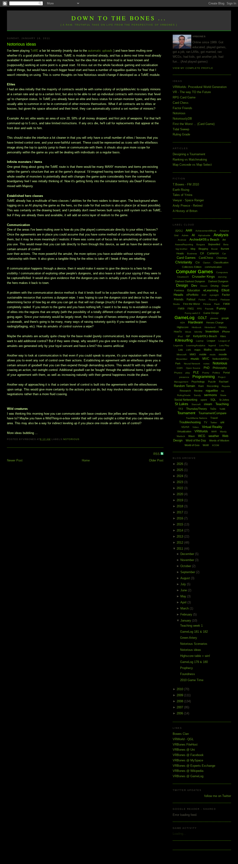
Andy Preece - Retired (187, 205)
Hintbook (196, 327)
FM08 (226, 304)
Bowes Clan (181, 734)
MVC (205, 358)
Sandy (197, 395)
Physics (178, 372)
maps (197, 349)
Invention (212, 331)
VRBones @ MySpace (188, 760)
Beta (225, 244)
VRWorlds (201, 431)
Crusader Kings (203, 276)
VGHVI (185, 427)
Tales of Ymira (182, 195)
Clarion (206, 262)
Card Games (186, 257)
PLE (196, 372)
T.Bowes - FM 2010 (186, 184)
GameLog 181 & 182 (194, 631)
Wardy (223, 431)
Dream (203, 286)
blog (193, 248)
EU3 (204, 295)
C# (202, 253)
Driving (214, 285)
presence (184, 377)
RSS (157, 454)
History (223, 327)
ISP (188, 336)
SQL (213, 399)
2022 (180, 488)
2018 (180, 506)
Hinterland (210, 327)
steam (208, 404)
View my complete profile (193, 68)
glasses (214, 318)
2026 (180, 464)
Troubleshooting (190, 422)
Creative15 (183, 277)
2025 (180, 470)
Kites (223, 336)
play (187, 372)
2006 (180, 713)
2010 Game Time (191, 680)
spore (204, 399)
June (184, 590)
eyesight (214, 295)
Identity (198, 331)
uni (222, 422)
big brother (181, 249)
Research (185, 390)
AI (193, 235)
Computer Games (194, 271)
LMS (188, 350)
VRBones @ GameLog (188, 776)
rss (222, 391)
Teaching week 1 (191, 625)
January (186, 620)
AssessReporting (184, 244)
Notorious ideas (21, 44)
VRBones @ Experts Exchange (194, 765)
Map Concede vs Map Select (192, 164)
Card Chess (180, 102)
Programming (203, 377)
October (186, 566)
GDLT (202, 318)
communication (213, 267)
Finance (213, 299)
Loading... (179, 833)
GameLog (185, 317)
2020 (180, 494)
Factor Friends (182, 108)
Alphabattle (204, 235)
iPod (180, 336)
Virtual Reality (212, 427)
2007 (180, 707)
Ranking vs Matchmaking (190, 159)
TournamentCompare (212, 413)
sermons (210, 395)
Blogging (203, 248)
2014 (180, 530)
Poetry (205, 372)
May (183, 596)
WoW (206, 445)
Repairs (226, 386)
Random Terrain (184, 386)
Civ (197, 262)
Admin (185, 235)
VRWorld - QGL (183, 739)
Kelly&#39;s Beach (205, 336)
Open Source (193, 368)
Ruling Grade (181, 134)
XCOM (215, 445)
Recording (212, 386)
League (211, 340)
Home (86, 460)
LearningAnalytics (195, 345)
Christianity (183, 262)
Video (195, 427)
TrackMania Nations (196, 418)
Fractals (209, 308)
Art (224, 239)
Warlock (181, 436)
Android (182, 240)
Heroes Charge (215, 322)
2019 (180, 500)
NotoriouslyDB (182, 118)
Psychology (198, 381)
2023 (180, 482)
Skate (223, 395)
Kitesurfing (184, 340)
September (188, 572)
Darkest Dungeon (218, 281)
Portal (226, 372)
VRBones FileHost (185, 744)
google (225, 318)
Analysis (221, 235)
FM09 (181, 308)
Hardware (195, 322)
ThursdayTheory (196, 408)
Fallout (191, 299)
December (187, 554)
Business (192, 253)
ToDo (213, 408)
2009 (180, 695)
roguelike (212, 390)
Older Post (156, 460)
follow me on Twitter (217, 796)
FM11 (191, 308)
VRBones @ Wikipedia (188, 771)
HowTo (178, 331)
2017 (180, 512)
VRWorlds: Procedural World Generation (200, 87)
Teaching (222, 404)
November (187, 560)
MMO (193, 354)
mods (212, 354)
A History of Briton (185, 211)
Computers (222, 272)
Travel (214, 418)
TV (205, 422)
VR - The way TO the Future (192, 92)
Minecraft (181, 354)
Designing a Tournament (189, 154)
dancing (222, 277)
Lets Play (224, 345)
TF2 (180, 408)
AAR (189, 230)
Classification (221, 262)
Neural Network (192, 363)
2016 (180, 518)
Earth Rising (181, 190)
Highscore (182, 327)
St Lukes (181, 404)
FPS (199, 308)
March (185, 608)
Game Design (211, 313)
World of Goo (192, 445)
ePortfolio (192, 294)
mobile (202, 354)
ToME (34, 50)
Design (182, 285)
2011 (180, 548)
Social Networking (185, 399)
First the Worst (191, 304)
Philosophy (220, 368)
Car (224, 253)
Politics (216, 372)
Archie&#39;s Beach (204, 239)
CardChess (206, 257)
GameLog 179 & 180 (194, 662)
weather (213, 436)
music (195, 358)
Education (193, 290)
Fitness (207, 304)
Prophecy (186, 668)
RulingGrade (184, 395)
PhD (206, 368)
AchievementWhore (205, 230)
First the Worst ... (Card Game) (194, 124)
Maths (208, 349)
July (183, 584)
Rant (201, 386)
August (185, 578)
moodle (223, 354)
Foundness (187, 674)
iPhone (226, 331)
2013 (180, 536)
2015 (180, 524)
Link (180, 349)
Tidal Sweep (181, 129)
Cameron (213, 253)
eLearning (210, 290)
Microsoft (220, 349)
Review (198, 390)
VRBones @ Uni (184, 749)
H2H (182, 322)
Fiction (201, 299)
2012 (180, 542)
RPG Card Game (184, 97)
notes (206, 363)
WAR (214, 431)
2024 (180, 476)
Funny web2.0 (192, 313)
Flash (217, 304)
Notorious (71, 439)
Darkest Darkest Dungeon (190, 281)
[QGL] (178, 230)
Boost (214, 249)
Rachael (223, 381)
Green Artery (188, 637)
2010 (180, 689)
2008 (180, 701)
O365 (180, 368)
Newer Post (15, 460)
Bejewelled (214, 244)
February (186, 614)
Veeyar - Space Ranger (188, 200)
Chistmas (221, 257)
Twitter (213, 422)
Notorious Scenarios (193, 643)
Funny (221, 308)
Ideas (188, 331)
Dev (194, 285)
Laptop (200, 341)
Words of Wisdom (219, 440)
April (183, 602)
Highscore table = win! (195, 656)
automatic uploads (100, 50)
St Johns (224, 399)
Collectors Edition (192, 267)
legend (212, 345)
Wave (191, 436)
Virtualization (184, 431)
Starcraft (196, 404)
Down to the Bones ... (118, 18)
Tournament (186, 413)
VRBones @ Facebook (188, 755)
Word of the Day (196, 440)
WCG (201, 436)
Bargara (200, 244)
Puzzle (212, 381)
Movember (181, 359)
